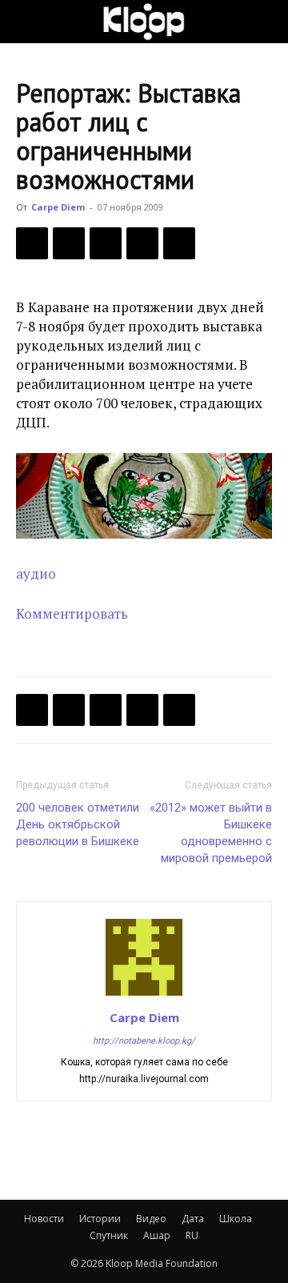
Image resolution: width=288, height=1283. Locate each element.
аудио (36, 573)
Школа (235, 1218)
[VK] (106, 243)
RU (192, 1235)
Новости (44, 1218)
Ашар (156, 1235)
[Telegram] (142, 243)
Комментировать (72, 613)
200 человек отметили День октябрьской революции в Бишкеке (77, 824)
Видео (151, 1218)
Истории (100, 1218)
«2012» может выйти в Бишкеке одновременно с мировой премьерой (211, 832)
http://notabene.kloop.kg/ (144, 1041)
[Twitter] (69, 243)
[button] (27, 21)
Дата (193, 1218)
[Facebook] (32, 243)
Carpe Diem (58, 207)
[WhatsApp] (179, 243)
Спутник (109, 1235)
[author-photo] (144, 995)
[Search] (265, 21)
